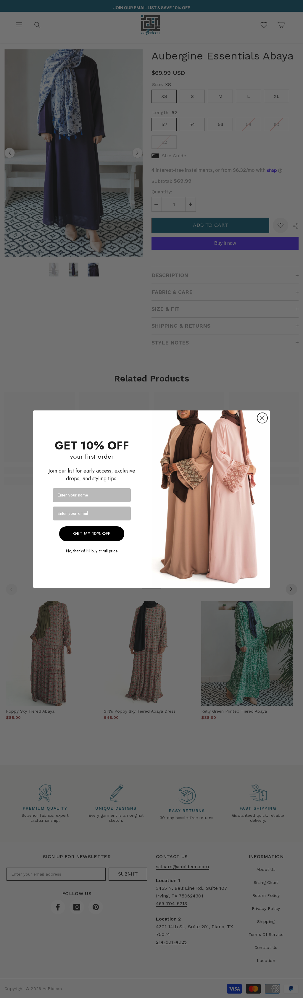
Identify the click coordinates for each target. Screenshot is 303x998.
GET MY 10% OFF (91, 533)
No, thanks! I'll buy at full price (91, 551)
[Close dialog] (262, 418)
